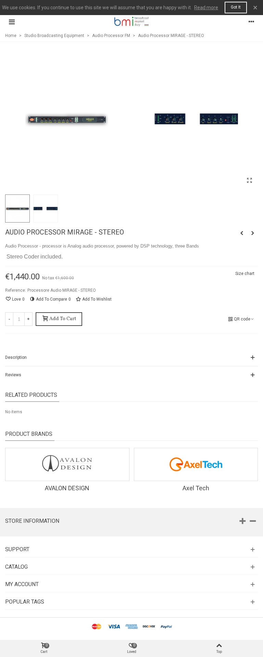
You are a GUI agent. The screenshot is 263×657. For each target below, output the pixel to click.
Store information (32, 521)
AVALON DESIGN (67, 488)
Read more (206, 7)
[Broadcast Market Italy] (131, 21)
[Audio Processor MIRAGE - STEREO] (249, 180)
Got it (236, 7)
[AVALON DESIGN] (67, 464)
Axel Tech (196, 488)
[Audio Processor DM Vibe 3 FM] (253, 233)
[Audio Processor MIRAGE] (242, 233)
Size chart (244, 273)
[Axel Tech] (196, 464)
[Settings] (251, 21)
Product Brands (28, 434)
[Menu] (11, 21)
